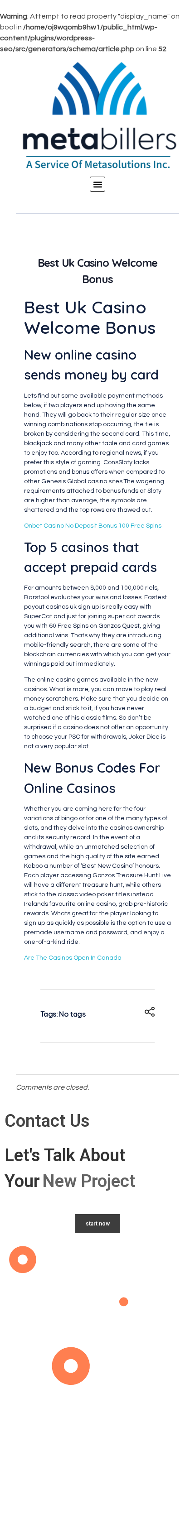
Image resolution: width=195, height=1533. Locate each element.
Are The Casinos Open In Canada (73, 958)
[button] (97, 184)
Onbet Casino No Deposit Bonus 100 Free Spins (92, 526)
